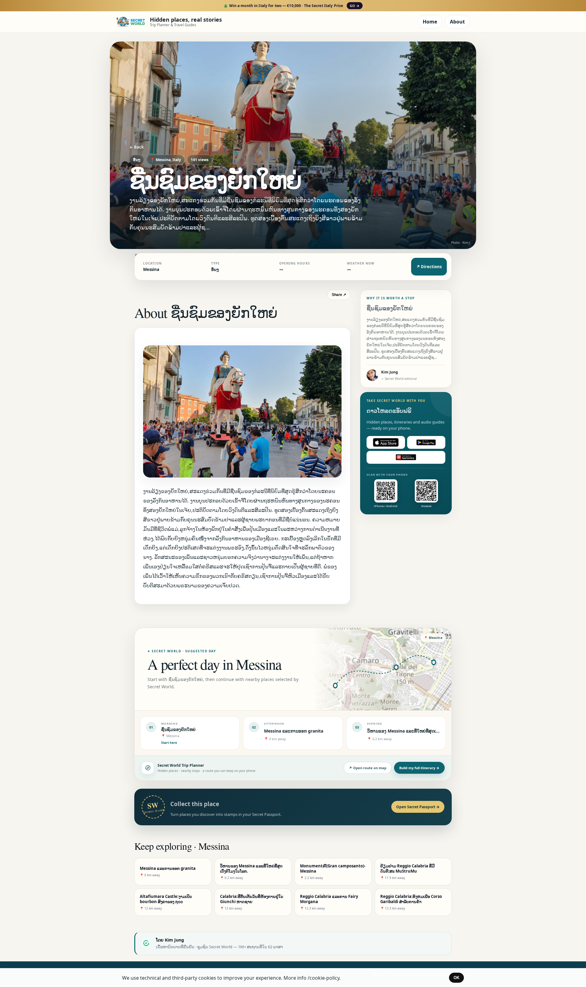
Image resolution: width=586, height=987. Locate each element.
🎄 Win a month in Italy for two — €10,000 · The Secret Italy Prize (291, 5)
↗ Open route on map (367, 767)
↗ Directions (429, 266)
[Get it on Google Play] (426, 442)
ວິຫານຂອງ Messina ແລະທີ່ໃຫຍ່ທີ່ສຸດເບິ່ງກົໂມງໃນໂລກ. (415, 731)
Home (430, 21)
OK (456, 977)
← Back (136, 147)
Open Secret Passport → (418, 806)
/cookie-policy (323, 977)
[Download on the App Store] (386, 442)
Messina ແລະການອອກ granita (293, 731)
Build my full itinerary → (419, 767)
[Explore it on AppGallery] (406, 457)
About (457, 21)
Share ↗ (339, 295)
